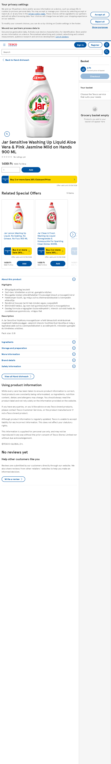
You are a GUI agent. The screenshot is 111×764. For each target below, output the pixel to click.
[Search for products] (106, 52)
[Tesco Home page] (12, 45)
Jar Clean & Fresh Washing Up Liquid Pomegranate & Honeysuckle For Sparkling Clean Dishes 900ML (50, 238)
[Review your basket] (83, 69)
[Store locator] (106, 45)
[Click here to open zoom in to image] (7, 134)
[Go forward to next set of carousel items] (73, 234)
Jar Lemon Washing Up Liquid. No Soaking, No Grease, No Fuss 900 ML (16, 235)
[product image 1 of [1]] (39, 101)
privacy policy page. (37, 13)
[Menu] (4, 45)
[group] (18, 234)
